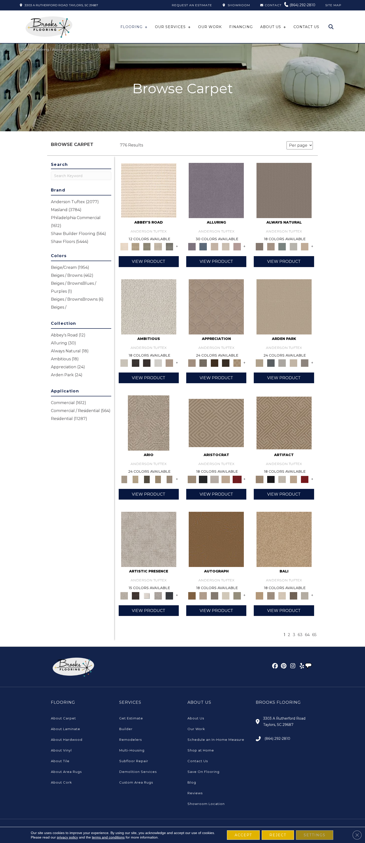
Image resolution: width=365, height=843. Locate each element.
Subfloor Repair (133, 761)
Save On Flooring (203, 772)
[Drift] (293, 363)
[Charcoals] (135, 363)
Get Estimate (131, 718)
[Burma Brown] (135, 595)
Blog (191, 782)
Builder (126, 729)
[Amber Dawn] (284, 539)
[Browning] (226, 363)
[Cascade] (214, 479)
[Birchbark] (226, 246)
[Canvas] (148, 306)
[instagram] (291, 667)
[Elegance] (226, 595)
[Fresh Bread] (169, 363)
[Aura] (148, 190)
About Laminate (65, 729)
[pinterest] (283, 667)
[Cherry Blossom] (237, 479)
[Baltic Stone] (148, 539)
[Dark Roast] (147, 363)
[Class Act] (214, 595)
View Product (148, 261)
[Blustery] (293, 246)
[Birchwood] (216, 423)
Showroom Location (206, 804)
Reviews (195, 793)
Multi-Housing (132, 750)
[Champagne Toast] (203, 595)
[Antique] (135, 479)
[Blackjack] (203, 479)
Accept (243, 835)
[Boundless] (147, 246)
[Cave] (293, 595)
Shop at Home (200, 750)
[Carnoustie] (237, 363)
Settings (315, 835)
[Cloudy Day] (282, 363)
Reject (277, 835)
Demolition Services (138, 772)
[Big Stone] (271, 595)
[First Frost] (158, 363)
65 (314, 634)
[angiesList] (308, 666)
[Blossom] (237, 246)
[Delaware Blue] (169, 246)
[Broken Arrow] (169, 479)
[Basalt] (214, 246)
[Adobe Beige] (148, 423)
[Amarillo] (216, 306)
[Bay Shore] (158, 479)
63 (300, 634)
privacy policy (67, 837)
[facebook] (274, 667)
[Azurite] (203, 246)
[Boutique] (305, 246)
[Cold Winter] (158, 595)
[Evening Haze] (305, 363)
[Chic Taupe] (158, 246)
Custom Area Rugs (136, 782)
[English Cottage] (237, 595)
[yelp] (300, 667)
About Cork (61, 782)
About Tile (60, 761)
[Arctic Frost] (203, 363)
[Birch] (282, 595)
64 (307, 634)
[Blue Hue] (271, 363)
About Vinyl (61, 750)
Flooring (42, 49)
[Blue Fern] (282, 246)
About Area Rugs (66, 772)
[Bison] (214, 363)
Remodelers (130, 740)
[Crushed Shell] (305, 595)
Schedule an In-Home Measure (215, 740)
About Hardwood (66, 740)
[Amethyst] (216, 190)
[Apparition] (147, 479)
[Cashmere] (226, 479)
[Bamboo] (135, 246)
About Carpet (63, 49)
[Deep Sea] (169, 595)
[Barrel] (284, 190)
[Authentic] (284, 306)
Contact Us (197, 761)
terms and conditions (108, 837)
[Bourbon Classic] (216, 539)
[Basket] (271, 246)
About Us (195, 718)
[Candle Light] (147, 595)
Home (26, 49)
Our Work (196, 729)
